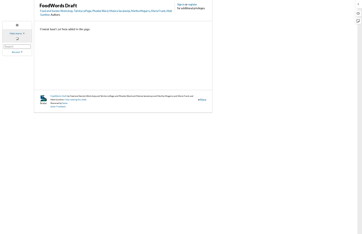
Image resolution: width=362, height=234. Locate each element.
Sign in (181, 4)
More (203, 99)
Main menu (16, 33)
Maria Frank (158, 11)
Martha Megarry (140, 11)
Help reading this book (76, 99)
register (192, 4)
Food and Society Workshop (56, 11)
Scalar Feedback (58, 106)
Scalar (64, 103)
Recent (16, 52)
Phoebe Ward (100, 11)
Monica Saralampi (119, 11)
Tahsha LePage (82, 11)
